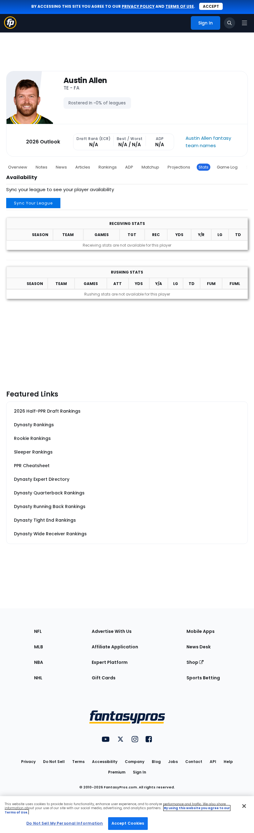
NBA (38, 662)
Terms (78, 761)
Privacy (28, 761)
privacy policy (138, 6)
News (61, 167)
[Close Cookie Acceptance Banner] (244, 806)
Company (134, 761)
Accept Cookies (128, 823)
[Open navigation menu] (244, 22)
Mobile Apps (200, 631)
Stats (203, 167)
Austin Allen (85, 80)
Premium (116, 772)
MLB (38, 647)
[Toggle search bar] (229, 22)
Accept (211, 6)
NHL (38, 678)
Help (228, 761)
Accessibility (104, 761)
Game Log (227, 167)
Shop (192, 662)
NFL (38, 631)
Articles (82, 167)
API (213, 761)
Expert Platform (110, 662)
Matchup (150, 167)
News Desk (198, 647)
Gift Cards (104, 678)
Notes (41, 167)
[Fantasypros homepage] (10, 27)
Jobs (173, 761)
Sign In (139, 772)
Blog (156, 761)
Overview (17, 167)
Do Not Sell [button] (54, 761)
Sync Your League (33, 203)
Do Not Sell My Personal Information (64, 823)
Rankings (108, 167)
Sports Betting (203, 678)
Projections (179, 167)
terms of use (179, 6)
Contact (193, 761)
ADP (129, 167)
